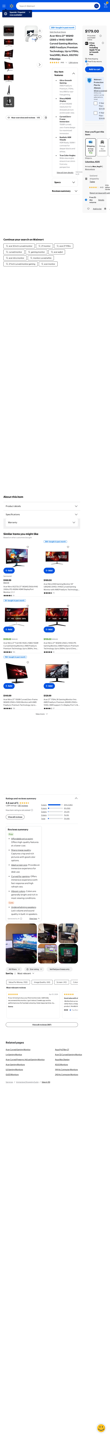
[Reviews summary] (66, 62)
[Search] (96, 6)
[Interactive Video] (8, 31)
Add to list (97, 209)
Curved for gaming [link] (20, 876)
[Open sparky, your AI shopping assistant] (101, 1428)
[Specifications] (76, 514)
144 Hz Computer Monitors (66, 1069)
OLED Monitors (12, 1074)
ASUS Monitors (61, 1064)
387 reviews (23, 805)
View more (40, 714)
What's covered (100, 91)
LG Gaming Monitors (14, 1069)
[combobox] (58, 6)
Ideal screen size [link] (19, 865)
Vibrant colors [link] (18, 891)
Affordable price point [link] (22, 838)
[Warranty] (74, 522)
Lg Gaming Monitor (14, 1054)
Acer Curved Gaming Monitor (18, 1049)
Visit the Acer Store (58, 32)
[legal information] (100, 36)
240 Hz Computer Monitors (66, 1074)
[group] (64, 62)
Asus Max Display (62, 1059)
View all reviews (15, 817)
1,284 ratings (73, 62)
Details (101, 200)
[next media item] (39, 64)
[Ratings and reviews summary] (76, 797)
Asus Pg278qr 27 (62, 1049)
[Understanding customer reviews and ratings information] (32, 810)
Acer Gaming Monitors (15, 1064)
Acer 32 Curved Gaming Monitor (68, 1054)
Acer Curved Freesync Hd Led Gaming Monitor (25, 1059)
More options (90, 169)
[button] (40, 30)
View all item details (65, 172)
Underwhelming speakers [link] (23, 907)
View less (33, 918)
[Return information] (87, 64)
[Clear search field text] (93, 6)
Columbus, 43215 (92, 162)
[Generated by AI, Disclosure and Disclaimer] (21, 919)
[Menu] (4, 6)
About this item (13, 496)
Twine (92, 181)
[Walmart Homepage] (11, 6)
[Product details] (76, 506)
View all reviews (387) (41, 1025)
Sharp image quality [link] (21, 850)
